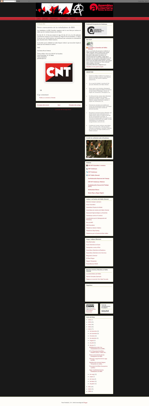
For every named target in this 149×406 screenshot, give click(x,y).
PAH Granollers (90, 225)
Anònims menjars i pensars (93, 202)
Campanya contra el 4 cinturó (94, 215)
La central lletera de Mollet (93, 273)
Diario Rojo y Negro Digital (96, 193)
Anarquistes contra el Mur (93, 247)
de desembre (93, 331)
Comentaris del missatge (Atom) (63, 109)
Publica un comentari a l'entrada (47, 97)
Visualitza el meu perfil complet (94, 66)
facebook (73, 18)
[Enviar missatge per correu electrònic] (40, 90)
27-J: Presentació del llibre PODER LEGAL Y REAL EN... (97, 351)
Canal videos (54, 18)
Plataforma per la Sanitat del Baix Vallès (97, 233)
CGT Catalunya (92, 172)
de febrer (92, 381)
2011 (89, 386)
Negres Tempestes (91, 261)
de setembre (93, 338)
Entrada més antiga (75, 105)
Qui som (45, 18)
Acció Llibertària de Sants (93, 244)
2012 (89, 329)
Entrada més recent (43, 105)
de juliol (92, 343)
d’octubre (92, 336)
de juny (92, 345)
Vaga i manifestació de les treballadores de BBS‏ (96, 370)
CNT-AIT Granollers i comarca (96, 165)
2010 (89, 389)
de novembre (93, 333)
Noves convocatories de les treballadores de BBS (96, 355)
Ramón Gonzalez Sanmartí (93, 276)
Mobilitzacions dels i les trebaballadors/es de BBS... (97, 348)
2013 (89, 326)
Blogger (85, 402)
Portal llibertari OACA (92, 263)
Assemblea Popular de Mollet (94, 207)
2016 (89, 319)
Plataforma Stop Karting (92, 230)
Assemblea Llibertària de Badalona (95, 250)
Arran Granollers (90, 204)
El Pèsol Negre (90, 258)
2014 (89, 324)
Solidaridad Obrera (93, 189)
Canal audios (64, 18)
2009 (89, 391)
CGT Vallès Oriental (94, 175)
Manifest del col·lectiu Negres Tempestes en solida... (97, 363)
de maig (92, 374)
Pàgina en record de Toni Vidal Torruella (97, 279)
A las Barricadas (90, 242)
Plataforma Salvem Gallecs (93, 228)
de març (92, 379)
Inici (39, 18)
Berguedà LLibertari (91, 255)
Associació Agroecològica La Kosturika (96, 213)
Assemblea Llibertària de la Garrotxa (96, 253)
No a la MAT (89, 222)
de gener (92, 383)
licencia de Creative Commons (90, 310)
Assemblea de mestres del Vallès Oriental (97, 210)
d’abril (91, 376)
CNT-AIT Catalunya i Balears (96, 181)
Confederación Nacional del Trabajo (98, 178)
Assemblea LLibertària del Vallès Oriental (97, 48)
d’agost (92, 340)
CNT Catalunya (92, 168)
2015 (89, 322)
